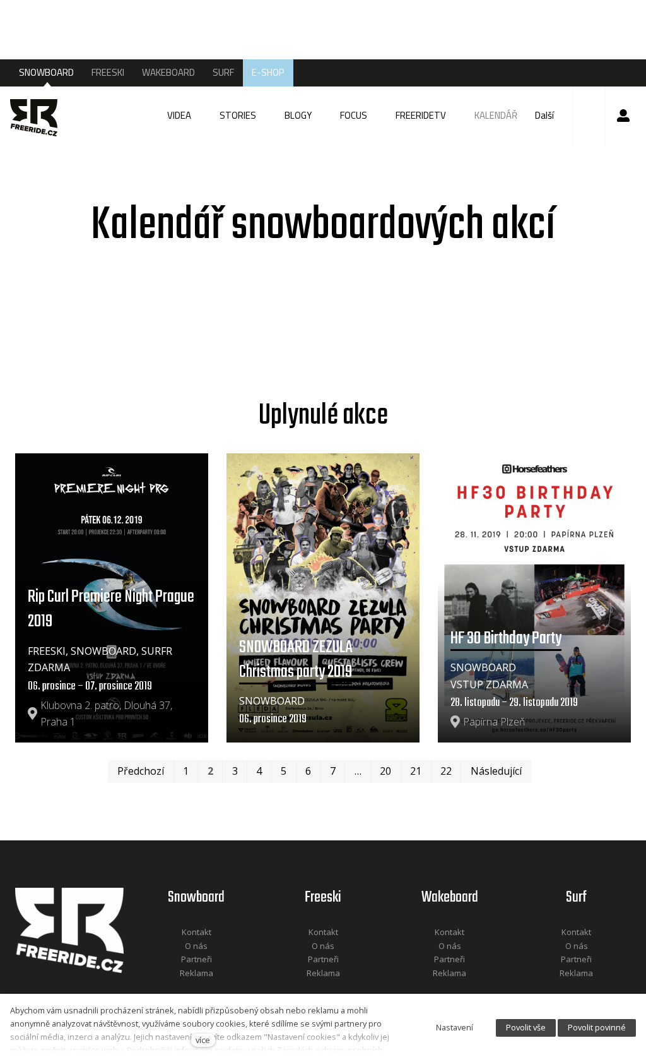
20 (385, 771)
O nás (196, 946)
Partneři (196, 959)
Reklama (196, 973)
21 (415, 771)
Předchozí (140, 771)
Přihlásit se (623, 115)
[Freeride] (39, 115)
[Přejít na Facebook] (180, 990)
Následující (496, 771)
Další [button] (545, 115)
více (203, 1040)
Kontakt (196, 932)
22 (446, 771)
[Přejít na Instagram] (213, 990)
